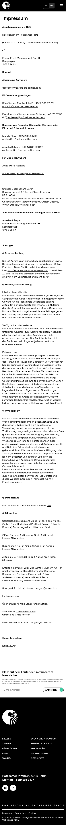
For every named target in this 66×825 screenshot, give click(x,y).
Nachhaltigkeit (39, 753)
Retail (5, 753)
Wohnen (6, 758)
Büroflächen (9, 748)
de (51, 5)
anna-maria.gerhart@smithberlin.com (23, 173)
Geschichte (37, 758)
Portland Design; (40, 524)
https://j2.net (9, 645)
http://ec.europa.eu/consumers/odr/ (28, 270)
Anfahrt (6, 743)
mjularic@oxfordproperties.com (20, 106)
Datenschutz (20, 813)
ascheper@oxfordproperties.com (26, 117)
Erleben (6, 738)
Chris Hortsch (18, 524)
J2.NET (17, 820)
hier (49, 505)
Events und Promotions (44, 738)
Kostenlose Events (41, 743)
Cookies (32, 813)
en (46, 5)
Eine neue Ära (38, 748)
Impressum (7, 813)
